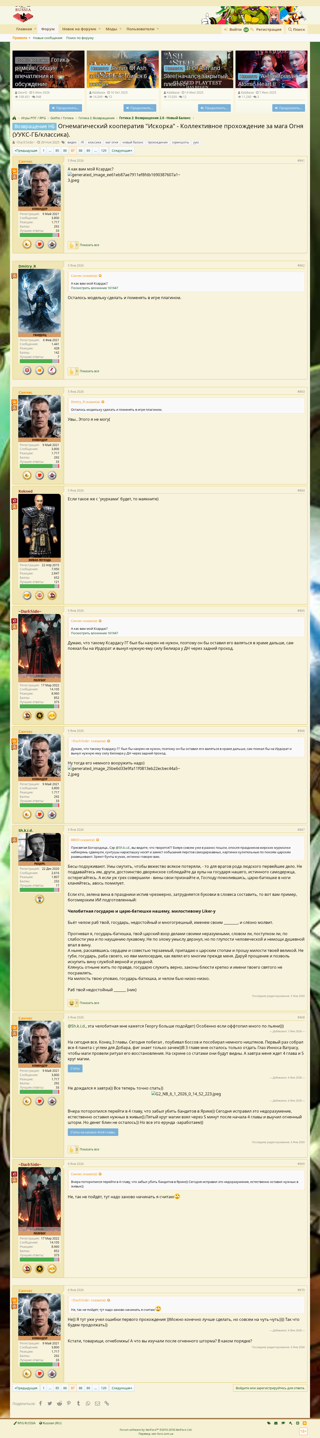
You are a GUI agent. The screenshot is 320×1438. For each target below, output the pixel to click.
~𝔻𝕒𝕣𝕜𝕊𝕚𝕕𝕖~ (25, 142)
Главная (24, 28)
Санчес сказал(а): (84, 275)
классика (94, 142)
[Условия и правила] (283, 1423)
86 (65, 150)
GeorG (22, 92)
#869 (301, 1164)
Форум (48, 28)
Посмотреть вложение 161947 (94, 288)
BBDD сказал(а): (83, 840)
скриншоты (180, 142)
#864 (301, 490)
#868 (301, 1017)
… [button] (50, 150)
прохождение (158, 142)
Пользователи (140, 28)
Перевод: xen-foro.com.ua (155, 1433)
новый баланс (133, 142)
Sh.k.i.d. (25, 830)
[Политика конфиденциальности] (290, 1423)
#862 (301, 265)
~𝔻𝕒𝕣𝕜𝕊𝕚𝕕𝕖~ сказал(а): (88, 741)
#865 (301, 610)
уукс (196, 142)
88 (80, 150)
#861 (301, 160)
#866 (301, 731)
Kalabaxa (98, 92)
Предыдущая (26, 150)
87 (72, 150)
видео (72, 142)
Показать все (89, 245)
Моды (111, 28)
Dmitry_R (27, 266)
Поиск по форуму (80, 38)
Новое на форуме (79, 28)
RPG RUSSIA (26, 1423)
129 (103, 150)
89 (88, 150)
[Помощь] (297, 1423)
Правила (19, 38)
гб (82, 142)
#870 (301, 1290)
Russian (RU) (52, 1423)
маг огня (112, 142)
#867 (301, 830)
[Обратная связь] (275, 1423)
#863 (301, 391)
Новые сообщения (47, 38)
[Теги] (269, 1423)
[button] (35, 29)
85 (57, 150)
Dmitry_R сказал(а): (85, 401)
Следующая (121, 150)
